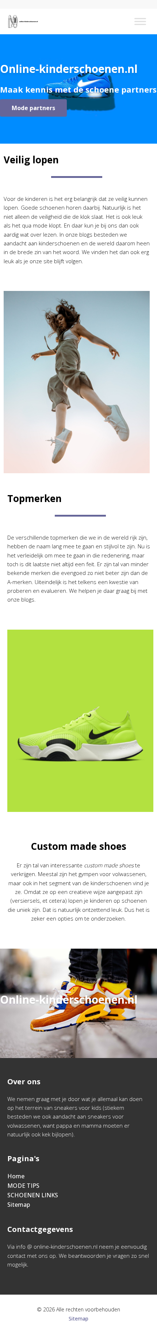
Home (15, 1176)
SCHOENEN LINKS (32, 1195)
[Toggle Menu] (140, 21)
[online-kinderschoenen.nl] (23, 21)
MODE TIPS (23, 1186)
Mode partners (33, 108)
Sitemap (18, 1205)
